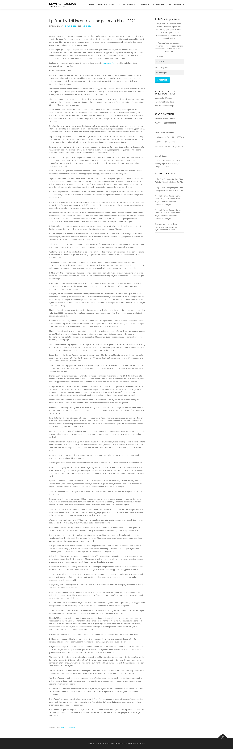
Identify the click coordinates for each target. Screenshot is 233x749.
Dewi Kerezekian (62, 3)
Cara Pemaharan (176, 4)
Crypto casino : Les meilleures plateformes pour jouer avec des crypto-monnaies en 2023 (167, 227)
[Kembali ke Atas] (222, 737)
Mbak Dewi (87, 26)
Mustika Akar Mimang (163, 98)
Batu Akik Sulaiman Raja (164, 106)
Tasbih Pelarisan (127, 4)
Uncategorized (68, 728)
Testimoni (144, 4)
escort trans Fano (109, 63)
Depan (91, 4)
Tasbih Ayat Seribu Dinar (164, 102)
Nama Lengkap (161, 67)
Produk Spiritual (106, 4)
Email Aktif (159, 56)
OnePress (121, 743)
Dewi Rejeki (158, 4)
